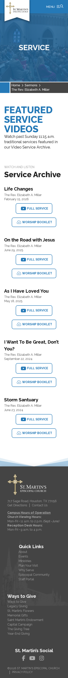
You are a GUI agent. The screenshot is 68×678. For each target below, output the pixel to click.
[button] (54, 6)
